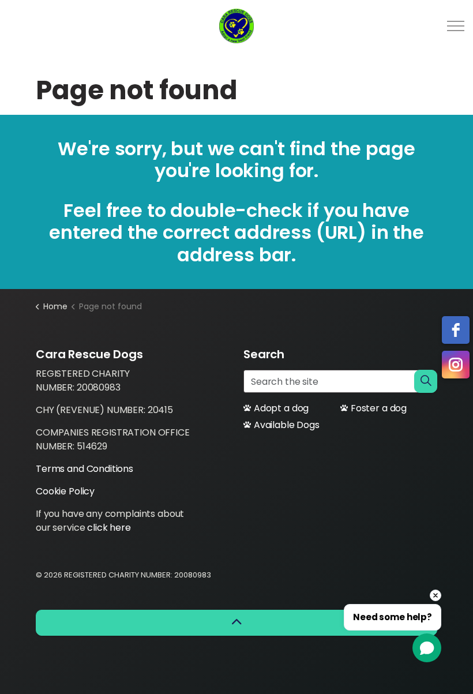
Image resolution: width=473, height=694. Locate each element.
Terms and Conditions (84, 468)
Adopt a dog (281, 408)
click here (109, 527)
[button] (425, 381)
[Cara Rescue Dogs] (236, 26)
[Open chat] (426, 647)
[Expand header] (455, 26)
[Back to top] (236, 623)
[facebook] (456, 330)
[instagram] (456, 364)
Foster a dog (379, 408)
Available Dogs (287, 425)
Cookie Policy (65, 491)
